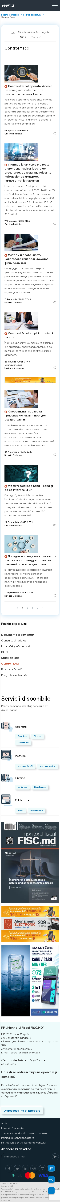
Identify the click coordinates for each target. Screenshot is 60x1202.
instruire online (48, 766)
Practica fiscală (12, 669)
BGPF (4, 652)
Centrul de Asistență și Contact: (25, 1060)
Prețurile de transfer (14, 675)
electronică (36, 810)
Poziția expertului (32, 15)
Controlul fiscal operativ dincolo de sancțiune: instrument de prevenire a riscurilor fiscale (28, 90)
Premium (22, 736)
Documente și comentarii (18, 634)
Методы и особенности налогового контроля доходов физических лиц (26, 259)
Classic (37, 736)
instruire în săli (25, 766)
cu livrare (22, 787)
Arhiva (4, 1123)
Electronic (23, 742)
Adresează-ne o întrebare (22, 1110)
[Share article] (54, 133)
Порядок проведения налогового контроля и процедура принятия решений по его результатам (30, 560)
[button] (49, 1168)
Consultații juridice (14, 640)
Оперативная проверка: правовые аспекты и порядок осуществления (25, 415)
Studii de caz (10, 657)
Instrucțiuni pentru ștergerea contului (23, 1142)
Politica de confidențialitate (17, 1137)
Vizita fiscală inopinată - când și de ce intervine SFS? (28, 488)
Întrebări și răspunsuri (15, 646)
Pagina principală (10, 15)
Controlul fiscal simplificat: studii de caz (28, 335)
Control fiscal (8, 17)
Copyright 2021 (7, 1186)
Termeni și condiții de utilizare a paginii (24, 1133)
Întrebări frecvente (12, 1128)
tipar (20, 810)
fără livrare (40, 787)
